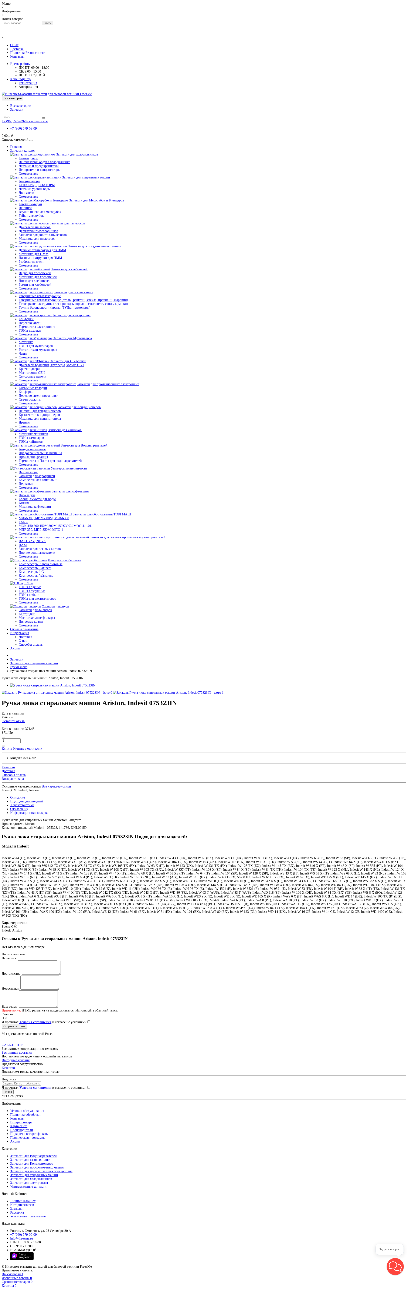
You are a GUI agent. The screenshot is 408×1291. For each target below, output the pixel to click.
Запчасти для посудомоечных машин (95, 246)
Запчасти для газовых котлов (40, 549)
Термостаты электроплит (37, 326)
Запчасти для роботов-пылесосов (43, 235)
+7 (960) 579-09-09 (23, 128)
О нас (14, 45)
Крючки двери (29, 369)
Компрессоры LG (31, 571)
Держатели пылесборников (38, 231)
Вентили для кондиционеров (40, 411)
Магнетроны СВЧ (32, 372)
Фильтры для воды (55, 606)
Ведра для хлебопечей (35, 273)
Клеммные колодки (33, 388)
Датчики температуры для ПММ (42, 250)
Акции (15, 648)
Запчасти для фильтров (35, 610)
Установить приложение (28, 1216)
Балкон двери (28, 158)
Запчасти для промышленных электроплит (108, 384)
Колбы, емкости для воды (37, 499)
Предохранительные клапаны (40, 453)
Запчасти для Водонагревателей (84, 445)
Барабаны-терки (30, 204)
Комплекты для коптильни (38, 480)
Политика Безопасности (27, 52)
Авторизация (28, 86)
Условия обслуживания (27, 1111)
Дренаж (24, 422)
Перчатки (26, 483)
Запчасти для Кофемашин (70, 491)
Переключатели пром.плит (38, 395)
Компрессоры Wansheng (36, 575)
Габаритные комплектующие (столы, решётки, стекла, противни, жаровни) (73, 300)
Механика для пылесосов (37, 238)
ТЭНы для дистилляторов (37, 598)
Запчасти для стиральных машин (86, 177)
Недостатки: (11, 988)
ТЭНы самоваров (31, 437)
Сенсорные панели (32, 376)
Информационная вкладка (29, 813)
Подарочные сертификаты (29, 1134)
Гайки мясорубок (31, 215)
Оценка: (8, 1014)
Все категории (20, 105)
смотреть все (38, 121)
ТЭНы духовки (30, 330)
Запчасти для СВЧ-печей (68, 361)
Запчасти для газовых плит (73, 292)
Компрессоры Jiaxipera (35, 568)
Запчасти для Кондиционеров (79, 407)
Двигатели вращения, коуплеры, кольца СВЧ (51, 365)
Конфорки (26, 319)
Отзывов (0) (19, 809)
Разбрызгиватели (31, 261)
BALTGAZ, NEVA (32, 541)
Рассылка (17, 1212)
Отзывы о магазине (24, 629)
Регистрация (28, 83)
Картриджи (27, 614)
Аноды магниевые (32, 449)
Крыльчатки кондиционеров (39, 415)
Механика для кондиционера (40, 418)
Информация (19, 633)
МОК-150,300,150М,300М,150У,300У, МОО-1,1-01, (55, 526)
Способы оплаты (31, 644)
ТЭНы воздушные (32, 591)
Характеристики (22, 805)
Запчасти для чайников (65, 430)
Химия (24, 503)
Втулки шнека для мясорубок (40, 212)
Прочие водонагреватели (37, 552)
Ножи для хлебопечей (35, 280)
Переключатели (30, 323)
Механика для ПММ (33, 254)
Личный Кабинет (22, 1201)
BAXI (23, 545)
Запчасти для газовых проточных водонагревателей (127, 537)
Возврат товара (21, 1122)
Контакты (17, 56)
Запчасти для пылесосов (67, 223)
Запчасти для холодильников (77, 154)
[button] (395, 1266)
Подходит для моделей (26, 801)
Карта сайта (18, 1126)
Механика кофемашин (35, 506)
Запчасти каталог (22, 150)
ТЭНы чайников (31, 441)
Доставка (17, 49)
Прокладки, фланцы (33, 457)
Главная (16, 146)
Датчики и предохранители (39, 166)
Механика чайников (33, 434)
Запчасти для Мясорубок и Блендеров (96, 200)
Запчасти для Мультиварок (72, 338)
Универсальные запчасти (69, 468)
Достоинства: (11, 973)
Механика (26, 342)
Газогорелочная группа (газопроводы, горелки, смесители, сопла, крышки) (73, 303)
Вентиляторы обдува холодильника (44, 162)
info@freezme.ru (21, 1238)
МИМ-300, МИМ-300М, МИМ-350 (44, 518)
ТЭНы (28, 583)
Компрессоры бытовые (64, 560)
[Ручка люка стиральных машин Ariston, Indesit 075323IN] (52, 685)
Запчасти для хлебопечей (69, 269)
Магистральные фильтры (37, 617)
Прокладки (27, 495)
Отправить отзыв (14, 1026)
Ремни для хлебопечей (35, 284)
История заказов (22, 1205)
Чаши (23, 353)
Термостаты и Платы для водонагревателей (50, 460)
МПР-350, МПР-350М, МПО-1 (41, 529)
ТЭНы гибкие (29, 594)
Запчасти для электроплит (71, 315)
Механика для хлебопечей (38, 277)
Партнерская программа (27, 1137)
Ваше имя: (9, 958)
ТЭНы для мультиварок (36, 346)
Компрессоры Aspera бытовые (40, 564)
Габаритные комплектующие (40, 296)
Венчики (25, 208)
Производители (21, 1130)
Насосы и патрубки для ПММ (40, 258)
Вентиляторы (28, 472)
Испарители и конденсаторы (39, 169)
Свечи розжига (30, 399)
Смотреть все (28, 173)
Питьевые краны (31, 621)
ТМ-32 (23, 522)
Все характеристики (56, 786)
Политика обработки (25, 1114)
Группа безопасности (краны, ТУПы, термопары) (54, 307)
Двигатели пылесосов (35, 227)
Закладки (17, 1208)
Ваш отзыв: (10, 1006)
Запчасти (16, 109)
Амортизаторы (29, 181)
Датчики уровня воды (35, 189)
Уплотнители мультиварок (38, 349)
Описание (17, 797)
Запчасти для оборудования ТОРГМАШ (102, 514)
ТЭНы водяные (30, 587)
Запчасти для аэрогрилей (37, 476)
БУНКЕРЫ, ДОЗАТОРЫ (37, 185)
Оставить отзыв (13, 721)
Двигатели (26, 192)
